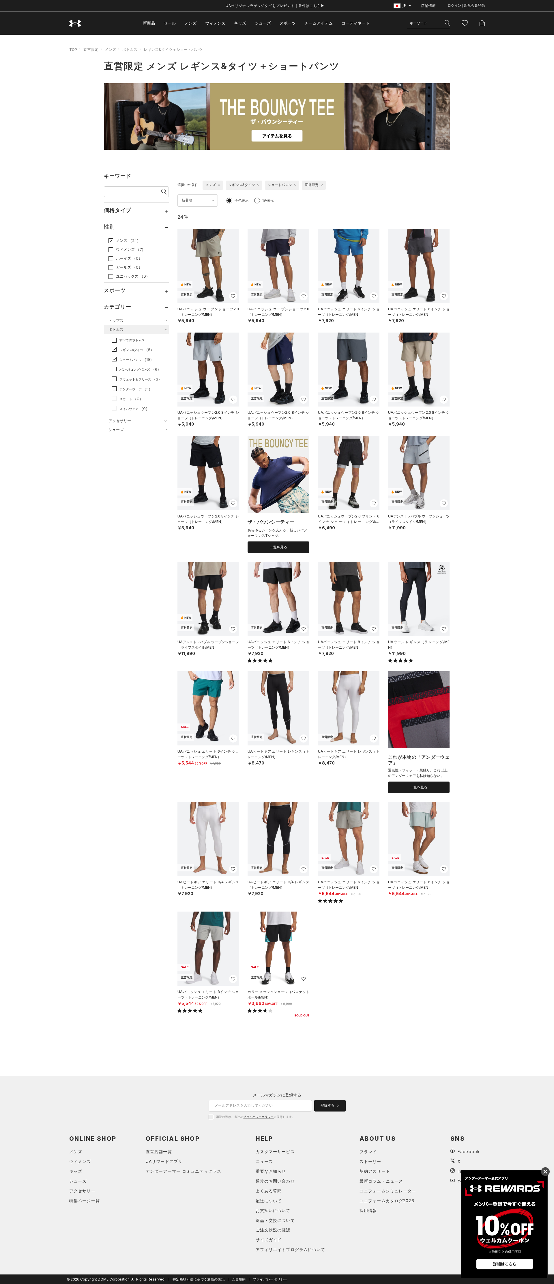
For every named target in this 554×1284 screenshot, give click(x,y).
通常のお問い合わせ (275, 1181)
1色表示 (268, 200)
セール (170, 23)
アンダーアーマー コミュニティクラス (183, 1171)
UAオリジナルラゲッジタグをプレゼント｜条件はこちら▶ (275, 5)
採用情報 (368, 1210)
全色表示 (241, 200)
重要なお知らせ (271, 1171)
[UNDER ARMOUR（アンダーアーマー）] (75, 23)
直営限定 (90, 49)
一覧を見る (278, 547)
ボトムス (129, 49)
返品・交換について (275, 1220)
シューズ (263, 23)
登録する (328, 1105)
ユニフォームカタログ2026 (387, 1200)
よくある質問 (269, 1190)
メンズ (190, 23)
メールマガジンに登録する (277, 1094)
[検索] (447, 23)
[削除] (219, 185)
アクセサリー (82, 1190)
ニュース (264, 1161)
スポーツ (288, 23)
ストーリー (370, 1161)
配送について (269, 1200)
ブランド (368, 1151)
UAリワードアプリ (164, 1161)
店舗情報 (428, 5)
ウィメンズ (215, 23)
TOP (73, 49)
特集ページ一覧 (84, 1200)
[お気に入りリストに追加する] (233, 296)
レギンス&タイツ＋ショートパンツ (173, 49)
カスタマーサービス (275, 1151)
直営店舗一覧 (159, 1151)
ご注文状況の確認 (273, 1229)
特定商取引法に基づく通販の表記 (198, 1279)
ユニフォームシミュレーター (388, 1190)
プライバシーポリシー (258, 1116)
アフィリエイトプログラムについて (290, 1249)
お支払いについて (273, 1210)
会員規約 (239, 1279)
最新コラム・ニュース (381, 1181)
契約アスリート (375, 1171)
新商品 (149, 23)
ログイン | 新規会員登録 (466, 5)
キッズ (240, 23)
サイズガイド (269, 1239)
